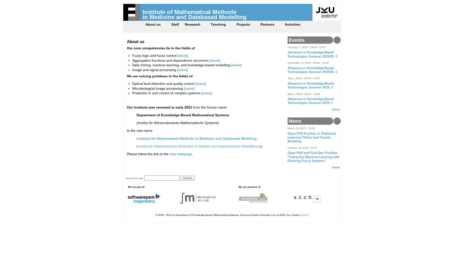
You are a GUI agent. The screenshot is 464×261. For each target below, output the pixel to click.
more (336, 109)
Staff (175, 24)
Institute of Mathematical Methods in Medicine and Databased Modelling (194, 14)
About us (152, 25)
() (200, 146)
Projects (242, 25)
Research (191, 25)
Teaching (217, 25)
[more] (182, 56)
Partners (266, 25)
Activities (291, 25)
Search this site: (135, 178)
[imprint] (304, 215)
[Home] (131, 20)
